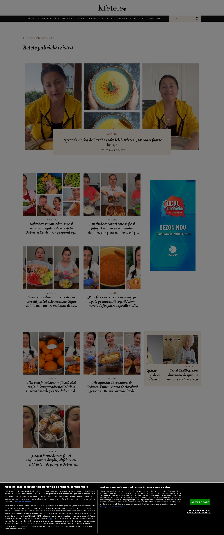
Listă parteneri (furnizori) (112, 507)
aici (50, 518)
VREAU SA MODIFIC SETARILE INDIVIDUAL (199, 511)
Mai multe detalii (22, 501)
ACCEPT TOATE (200, 502)
